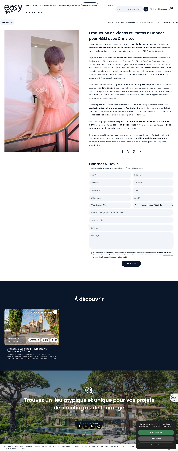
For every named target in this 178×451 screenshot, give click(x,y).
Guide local (8, 446)
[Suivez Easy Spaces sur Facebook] (79, 426)
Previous (4, 327)
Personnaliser (156, 445)
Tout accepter (156, 433)
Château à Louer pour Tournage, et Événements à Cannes (27, 350)
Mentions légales (81, 446)
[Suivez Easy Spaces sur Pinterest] (86, 426)
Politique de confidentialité (98, 446)
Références (124, 22)
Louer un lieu (32, 5)
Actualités (29, 446)
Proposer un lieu (48, 5)
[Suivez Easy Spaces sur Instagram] (99, 426)
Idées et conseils (41, 446)
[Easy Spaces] (13, 9)
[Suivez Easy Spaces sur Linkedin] (92, 426)
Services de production (69, 5)
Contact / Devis (34, 12)
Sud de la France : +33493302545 (16, 449)
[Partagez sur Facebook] (122, 151)
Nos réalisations (89, 5)
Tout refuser (156, 439)
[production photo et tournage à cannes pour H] (41, 91)
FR (151, 9)
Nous (110, 5)
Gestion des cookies (118, 446)
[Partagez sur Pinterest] (134, 151)
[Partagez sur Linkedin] (139, 151)
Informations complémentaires (60, 446)
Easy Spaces (113, 22)
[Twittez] (128, 151)
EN (154, 9)
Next (59, 327)
